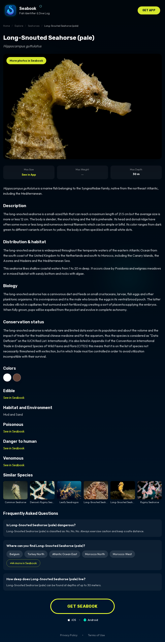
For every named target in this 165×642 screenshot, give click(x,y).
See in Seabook (14, 398)
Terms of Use (96, 635)
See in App (29, 174)
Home (6, 25)
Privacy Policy (68, 635)
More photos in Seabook (26, 60)
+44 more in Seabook (23, 563)
